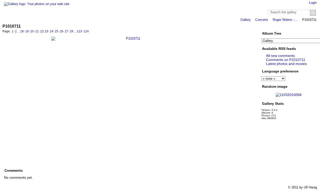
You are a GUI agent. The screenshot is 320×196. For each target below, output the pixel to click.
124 (86, 31)
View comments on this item (270, 26)
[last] (255, 32)
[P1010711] (131, 97)
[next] (250, 32)
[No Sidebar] (305, 26)
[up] (244, 32)
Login (313, 3)
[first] (233, 32)
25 (56, 31)
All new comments (280, 56)
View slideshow (277, 26)
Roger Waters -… (285, 20)
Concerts (261, 20)
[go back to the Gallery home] (36, 4)
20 (32, 31)
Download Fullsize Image (289, 26)
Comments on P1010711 (285, 60)
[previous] (238, 32)
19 (27, 31)
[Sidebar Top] (300, 26)
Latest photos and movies (286, 64)
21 (37, 31)
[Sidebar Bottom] (310, 26)
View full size (263, 26)
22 (42, 31)
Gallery (245, 20)
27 (66, 31)
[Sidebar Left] (296, 26)
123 (79, 31)
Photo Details (283, 26)
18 (22, 31)
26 (61, 31)
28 (71, 31)
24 (51, 31)
